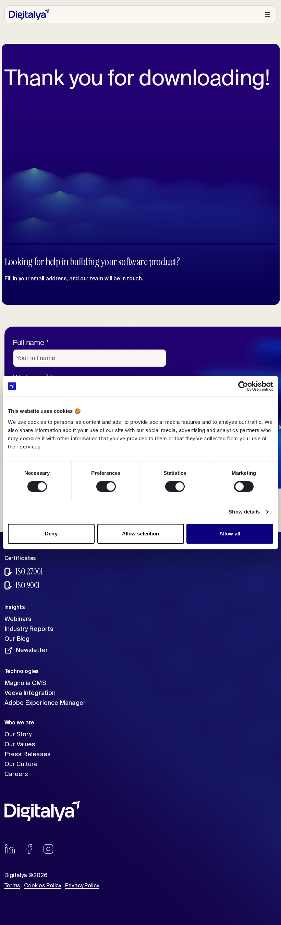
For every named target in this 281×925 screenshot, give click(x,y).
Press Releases (27, 754)
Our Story (18, 734)
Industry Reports (29, 628)
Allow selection (140, 533)
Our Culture (21, 764)
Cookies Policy (42, 885)
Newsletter (31, 650)
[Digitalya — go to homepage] (29, 14)
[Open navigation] (267, 14)
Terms (12, 885)
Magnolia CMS (25, 682)
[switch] (106, 486)
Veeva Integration (30, 692)
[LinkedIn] (9, 849)
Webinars (18, 618)
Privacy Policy (82, 885)
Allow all (229, 533)
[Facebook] (29, 849)
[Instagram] (48, 849)
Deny (51, 533)
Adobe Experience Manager (45, 702)
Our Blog (17, 638)
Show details (244, 512)
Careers (16, 773)
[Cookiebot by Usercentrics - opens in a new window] (243, 386)
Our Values (20, 744)
